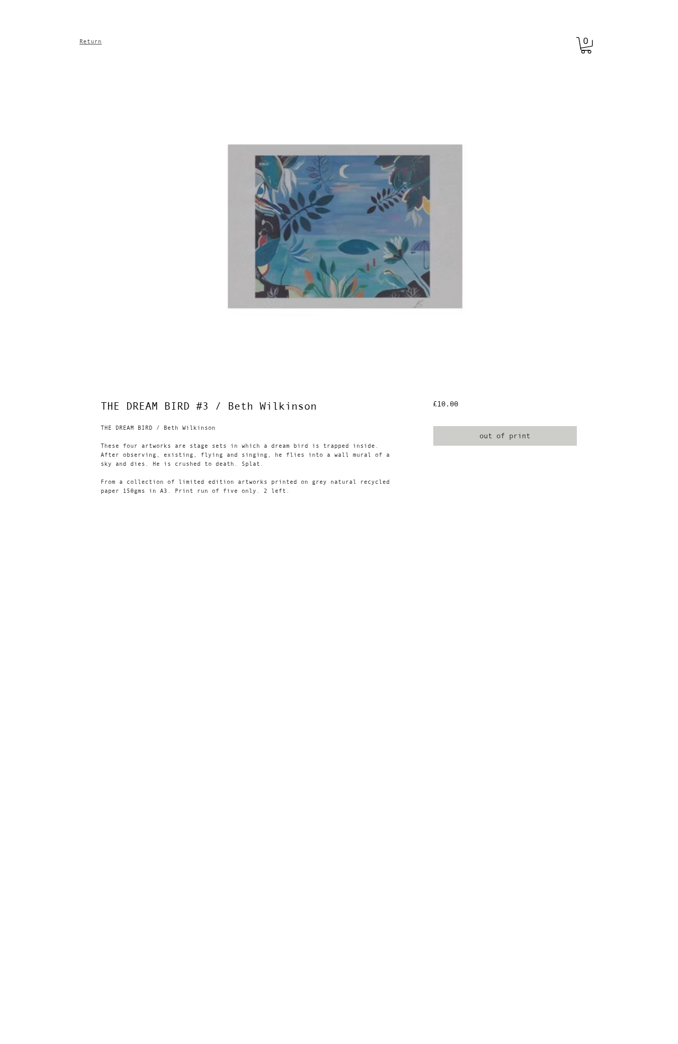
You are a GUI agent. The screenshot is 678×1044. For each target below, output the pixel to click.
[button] (586, 45)
